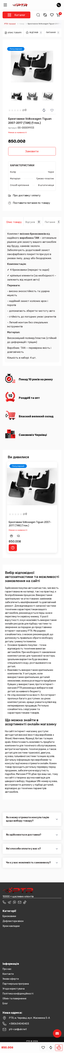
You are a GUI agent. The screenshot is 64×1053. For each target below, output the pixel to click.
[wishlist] (52, 15)
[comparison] (45, 15)
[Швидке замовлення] (59, 1047)
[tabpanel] (32, 66)
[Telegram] (9, 902)
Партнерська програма (16, 983)
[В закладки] (43, 1047)
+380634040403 (19, 1023)
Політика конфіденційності (18, 993)
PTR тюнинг (10, 24)
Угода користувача (14, 988)
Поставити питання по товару (31, 202)
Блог (5, 1003)
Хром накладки (11, 926)
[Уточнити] (13, 547)
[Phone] (4, 902)
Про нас (7, 969)
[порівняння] (50, 1047)
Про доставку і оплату (26, 195)
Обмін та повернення (14, 998)
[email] (19, 902)
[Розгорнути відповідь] (57, 819)
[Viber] (14, 902)
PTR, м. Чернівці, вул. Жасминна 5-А (29, 1017)
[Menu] (5, 5)
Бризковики (9, 916)
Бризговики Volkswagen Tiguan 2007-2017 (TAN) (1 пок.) (30, 524)
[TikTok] (24, 902)
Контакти (8, 974)
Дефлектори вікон (13, 921)
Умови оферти (11, 978)
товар (21, 24)
